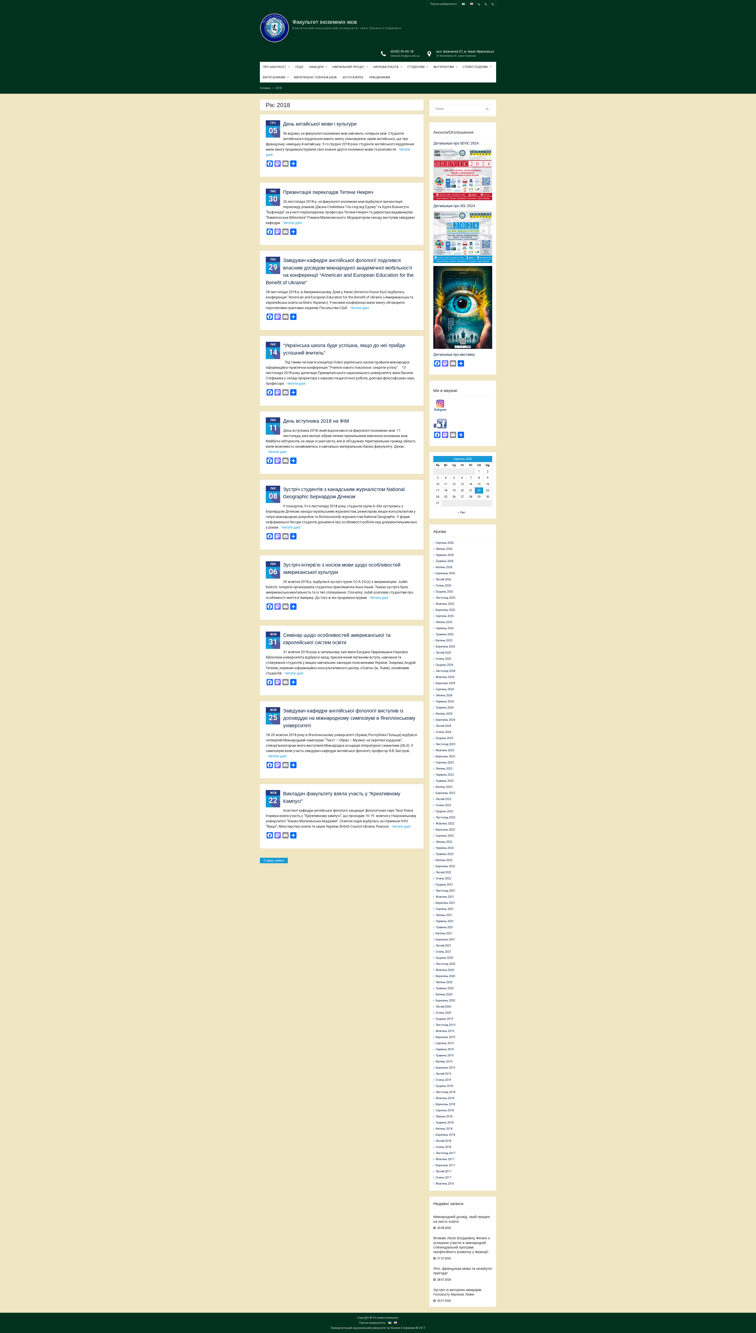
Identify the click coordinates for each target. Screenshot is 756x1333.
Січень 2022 (443, 878)
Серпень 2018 (445, 1110)
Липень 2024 (444, 695)
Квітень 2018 (444, 1128)
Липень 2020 (444, 982)
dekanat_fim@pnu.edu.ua (405, 55)
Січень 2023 (443, 805)
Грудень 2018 (444, 1086)
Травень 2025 (445, 634)
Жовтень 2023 (445, 750)
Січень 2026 (443, 585)
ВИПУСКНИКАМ (274, 77)
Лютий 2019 (443, 1073)
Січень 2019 (443, 1079)
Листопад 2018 (445, 1092)
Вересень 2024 (445, 683)
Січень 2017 (443, 1177)
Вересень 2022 (445, 829)
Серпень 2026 (445, 542)
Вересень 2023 (445, 756)
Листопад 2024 (445, 671)
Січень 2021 (443, 951)
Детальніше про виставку (454, 354)
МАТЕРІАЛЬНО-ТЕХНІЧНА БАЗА (315, 77)
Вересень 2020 (445, 976)
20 (462, 490)
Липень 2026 (444, 548)
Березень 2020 (445, 1000)
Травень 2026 (445, 561)
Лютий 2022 (443, 872)
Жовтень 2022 (445, 823)
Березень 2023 (445, 793)
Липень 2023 (444, 768)
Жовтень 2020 (445, 970)
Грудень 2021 (444, 884)
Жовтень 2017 (445, 1159)
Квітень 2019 (444, 1061)
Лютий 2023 (443, 799)
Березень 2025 (445, 646)
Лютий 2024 (443, 725)
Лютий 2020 (443, 1006)
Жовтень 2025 (445, 603)
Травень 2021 (445, 927)
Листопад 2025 (445, 597)
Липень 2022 (444, 841)
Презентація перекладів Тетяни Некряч (328, 192)
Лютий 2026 (443, 579)
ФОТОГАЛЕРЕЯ (353, 77)
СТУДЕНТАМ (415, 67)
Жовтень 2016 (445, 1183)
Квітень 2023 (444, 786)
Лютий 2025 (443, 652)
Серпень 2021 (445, 909)
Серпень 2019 (445, 1043)
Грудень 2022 (444, 811)
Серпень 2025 (445, 616)
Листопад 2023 (445, 744)
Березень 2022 (445, 866)
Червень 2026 (445, 555)
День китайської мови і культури (320, 124)
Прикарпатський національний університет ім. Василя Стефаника (373, 1327)
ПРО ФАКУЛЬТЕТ (274, 67)
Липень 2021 (444, 915)
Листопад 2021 (445, 890)
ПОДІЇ (299, 67)
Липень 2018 (444, 1116)
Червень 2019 (445, 1049)
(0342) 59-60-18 (402, 51)
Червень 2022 (445, 847)
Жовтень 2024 (445, 677)
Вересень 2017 (445, 1165)
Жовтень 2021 (445, 896)
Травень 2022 (445, 854)
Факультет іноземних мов (324, 22)
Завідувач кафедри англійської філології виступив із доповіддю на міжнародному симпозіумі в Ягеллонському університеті (349, 718)
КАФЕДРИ (316, 67)
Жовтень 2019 (445, 1031)
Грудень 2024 (444, 664)
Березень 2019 (445, 1067)
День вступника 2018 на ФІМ (316, 421)
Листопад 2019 (445, 1024)
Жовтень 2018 (445, 1098)
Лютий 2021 (443, 945)
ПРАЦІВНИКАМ (379, 77)
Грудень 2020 (444, 957)
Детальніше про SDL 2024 (454, 206)
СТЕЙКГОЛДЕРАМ (475, 67)
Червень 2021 (445, 921)
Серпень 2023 (445, 762)
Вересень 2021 (445, 902)
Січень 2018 (443, 1147)
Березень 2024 (445, 719)
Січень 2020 (443, 1012)
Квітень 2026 (444, 567)
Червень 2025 (445, 628)
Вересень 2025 (445, 609)
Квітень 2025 (444, 640)
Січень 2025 (443, 658)
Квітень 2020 (444, 994)
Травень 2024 (445, 707)
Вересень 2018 (445, 1104)
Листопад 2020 (445, 963)
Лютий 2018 (443, 1140)
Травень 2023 (445, 780)
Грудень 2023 (444, 738)
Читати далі (292, 223)
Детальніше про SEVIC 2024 (455, 143)
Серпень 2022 (445, 835)
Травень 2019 (445, 1055)
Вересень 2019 (445, 1037)
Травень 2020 (445, 988)
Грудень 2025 (444, 591)
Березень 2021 (445, 939)
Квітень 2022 (444, 860)
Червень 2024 (445, 701)
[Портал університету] (479, 4)
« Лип (461, 512)
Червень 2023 (445, 774)
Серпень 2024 (445, 689)
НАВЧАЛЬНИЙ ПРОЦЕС (348, 67)
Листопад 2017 (445, 1153)
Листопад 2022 (445, 817)
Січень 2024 (443, 732)
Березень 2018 (445, 1134)
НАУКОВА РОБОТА (385, 67)
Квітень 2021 (444, 933)
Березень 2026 (445, 573)
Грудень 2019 (444, 1018)
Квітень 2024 (444, 713)
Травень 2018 (445, 1122)
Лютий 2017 (443, 1171)
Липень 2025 (444, 622)
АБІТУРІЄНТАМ (443, 67)
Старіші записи (274, 860)
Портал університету (443, 4)
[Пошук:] (462, 108)
